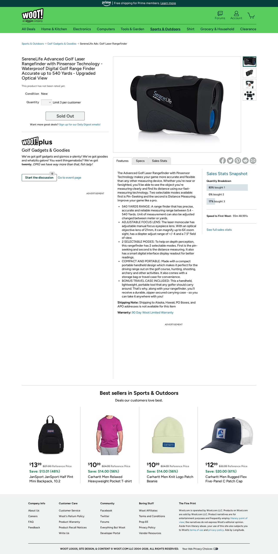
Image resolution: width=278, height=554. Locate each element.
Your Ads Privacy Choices (197, 548)
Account (236, 18)
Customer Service (69, 510)
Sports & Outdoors (33, 43)
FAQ (30, 521)
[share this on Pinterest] (238, 160)
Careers (33, 516)
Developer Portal (110, 533)
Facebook (106, 510)
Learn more (168, 3)
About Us (33, 510)
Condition (32, 94)
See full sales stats (219, 230)
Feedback (34, 527)
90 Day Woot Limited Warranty (153, 312)
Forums (220, 18)
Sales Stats (159, 161)
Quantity (32, 102)
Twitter (104, 516)
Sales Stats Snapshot (227, 173)
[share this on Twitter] (230, 160)
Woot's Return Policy (71, 516)
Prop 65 (143, 521)
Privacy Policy (147, 527)
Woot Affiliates (148, 510)
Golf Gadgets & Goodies (61, 43)
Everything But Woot (112, 527)
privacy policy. (216, 530)
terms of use (196, 530)
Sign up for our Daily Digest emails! (80, 124)
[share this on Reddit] (245, 160)
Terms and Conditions (152, 516)
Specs (140, 161)
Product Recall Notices (73, 527)
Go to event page (69, 177)
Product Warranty (69, 521)
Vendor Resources (150, 533)
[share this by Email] (253, 160)
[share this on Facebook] (222, 160)
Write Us (64, 533)
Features (122, 161)
